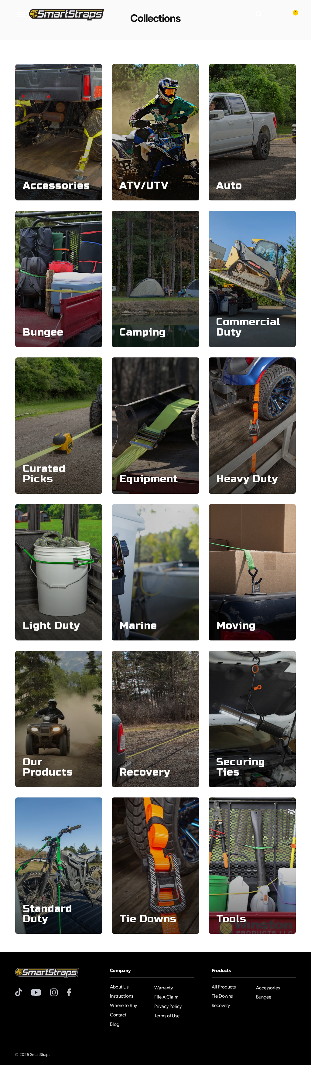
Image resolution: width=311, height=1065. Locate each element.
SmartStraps (40, 1055)
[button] (259, 14)
